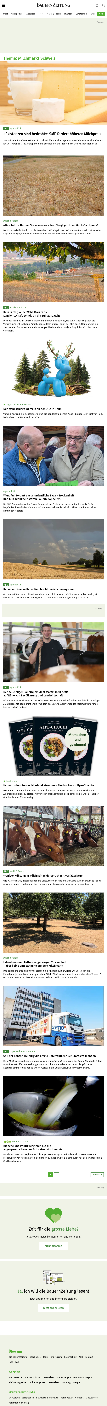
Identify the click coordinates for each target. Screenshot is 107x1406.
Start (5, 14)
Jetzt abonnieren (53, 1307)
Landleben (30, 14)
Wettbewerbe (15, 1377)
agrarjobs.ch (67, 1397)
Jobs (11, 1362)
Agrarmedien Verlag (19, 1402)
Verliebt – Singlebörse (86, 1397)
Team (45, 1357)
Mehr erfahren (53, 1245)
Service (14, 1372)
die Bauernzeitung (18, 1357)
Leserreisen (48, 1377)
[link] (53, 225)
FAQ (17, 1362)
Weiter (96, 1174)
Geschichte (35, 1357)
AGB (81, 1357)
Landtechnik (81, 14)
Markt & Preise (54, 14)
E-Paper (98, 5)
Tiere (41, 14)
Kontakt (89, 1357)
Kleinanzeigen (64, 1377)
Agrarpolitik (16, 14)
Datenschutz (70, 1357)
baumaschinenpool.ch (47, 1397)
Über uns (16, 1351)
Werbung (66, 1382)
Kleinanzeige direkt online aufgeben (27, 1382)
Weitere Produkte (22, 1392)
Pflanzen (68, 14)
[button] (3, 5)
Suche (104, 5)
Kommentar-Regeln (83, 1377)
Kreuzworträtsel (32, 1377)
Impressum (56, 1357)
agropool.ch (28, 1397)
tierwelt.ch (14, 1397)
